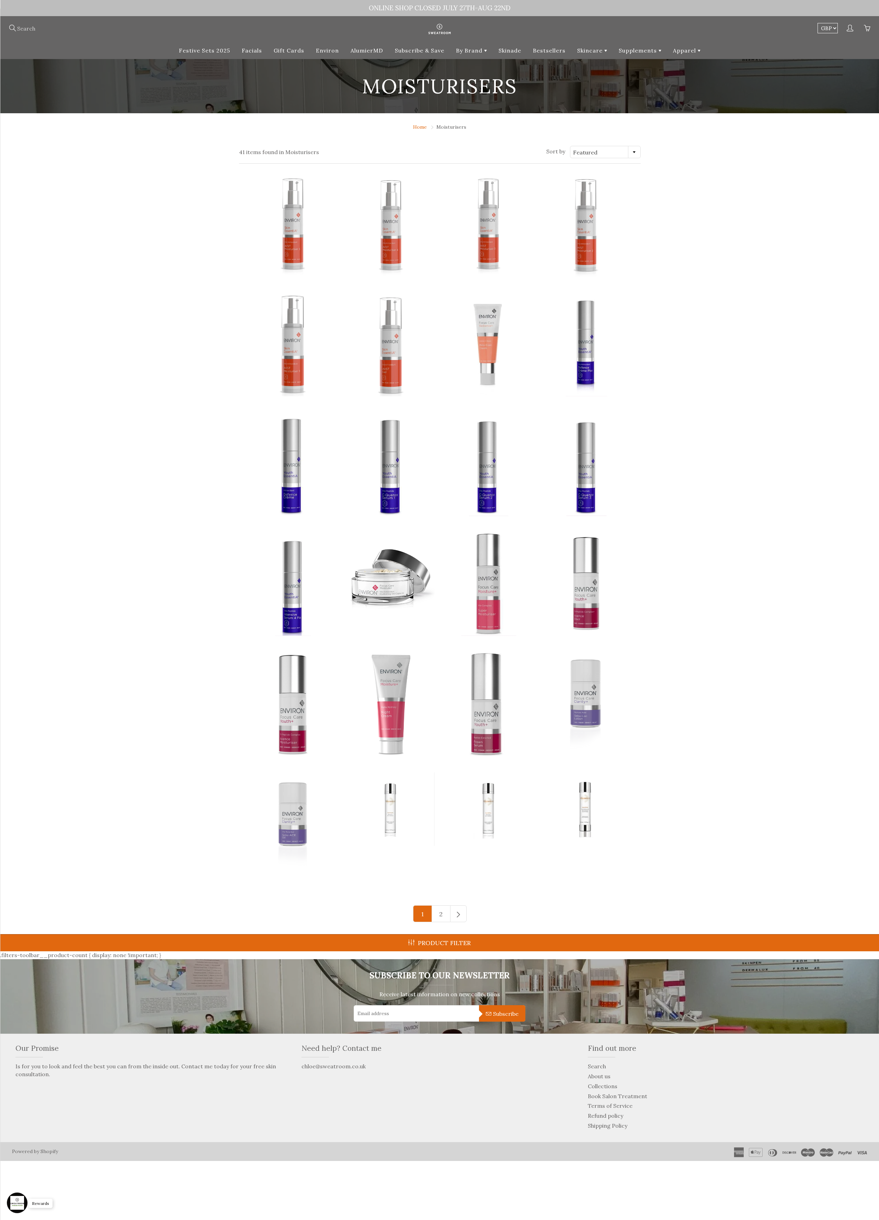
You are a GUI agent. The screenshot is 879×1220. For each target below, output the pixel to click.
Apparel (685, 50)
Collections (602, 1086)
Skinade (510, 50)
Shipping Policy (607, 1125)
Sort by (555, 151)
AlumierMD (367, 50)
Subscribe (505, 1013)
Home (420, 127)
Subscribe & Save (419, 50)
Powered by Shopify (35, 1151)
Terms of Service (610, 1105)
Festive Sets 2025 (204, 50)
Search (597, 1066)
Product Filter (444, 943)
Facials (252, 50)
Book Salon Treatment (617, 1096)
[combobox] (605, 152)
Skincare (590, 50)
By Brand (470, 50)
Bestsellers (549, 50)
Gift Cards (289, 50)
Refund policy (605, 1115)
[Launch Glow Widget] (17, 1203)
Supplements (639, 50)
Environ (327, 50)
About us (599, 1076)
